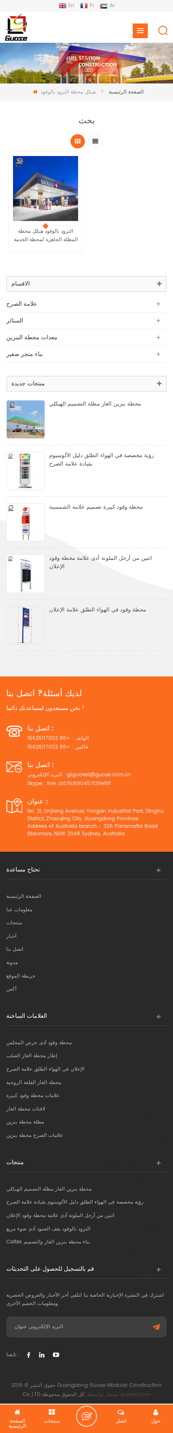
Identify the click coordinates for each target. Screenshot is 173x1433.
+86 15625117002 (48, 738)
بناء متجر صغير (24, 354)
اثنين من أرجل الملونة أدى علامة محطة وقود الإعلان (100, 562)
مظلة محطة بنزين (25, 1122)
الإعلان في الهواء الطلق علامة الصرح (45, 1069)
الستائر (14, 320)
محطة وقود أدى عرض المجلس (39, 1043)
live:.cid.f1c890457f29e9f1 (79, 784)
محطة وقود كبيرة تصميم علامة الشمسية (96, 507)
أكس (11, 989)
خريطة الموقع (20, 976)
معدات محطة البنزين (32, 337)
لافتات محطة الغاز (25, 1109)
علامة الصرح (21, 304)
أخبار (11, 936)
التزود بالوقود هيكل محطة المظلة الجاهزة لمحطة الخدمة (46, 235)
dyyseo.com (135, 1395)
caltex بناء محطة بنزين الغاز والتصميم (48, 1242)
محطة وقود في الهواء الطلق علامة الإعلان (97, 610)
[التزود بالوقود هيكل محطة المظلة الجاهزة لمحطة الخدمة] (45, 188)
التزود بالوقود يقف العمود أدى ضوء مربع (48, 1229)
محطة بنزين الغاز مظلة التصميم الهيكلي (95, 404)
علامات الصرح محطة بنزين (34, 1135)
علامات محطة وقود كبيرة (33, 1096)
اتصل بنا (14, 949)
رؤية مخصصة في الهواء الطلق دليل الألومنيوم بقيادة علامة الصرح (101, 460)
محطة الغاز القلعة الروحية (33, 1083)
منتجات (14, 923)
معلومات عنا (19, 910)
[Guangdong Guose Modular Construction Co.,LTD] (15, 27)
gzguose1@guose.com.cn (99, 775)
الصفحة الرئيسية (23, 896)
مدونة (12, 963)
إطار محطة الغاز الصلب (31, 1056)
